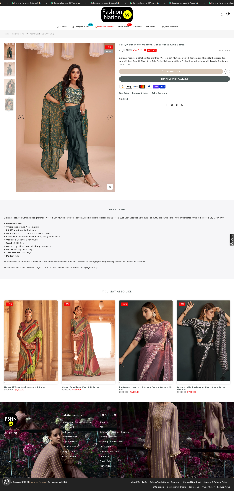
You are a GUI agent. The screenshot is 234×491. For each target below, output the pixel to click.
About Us (104, 422)
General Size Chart (108, 436)
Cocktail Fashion (69, 446)
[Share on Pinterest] (177, 105)
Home (6, 34)
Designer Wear (83, 26)
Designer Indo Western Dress (22, 227)
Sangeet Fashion (69, 441)
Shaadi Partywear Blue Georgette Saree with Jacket (101, 388)
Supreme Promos (37, 482)
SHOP (62, 26)
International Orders (109, 451)
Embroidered (21, 230)
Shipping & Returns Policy (111, 441)
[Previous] (21, 117)
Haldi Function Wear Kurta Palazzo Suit (155, 387)
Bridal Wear (124, 26)
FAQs (102, 427)
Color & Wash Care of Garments (115, 432)
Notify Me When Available (174, 79)
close (231, 3)
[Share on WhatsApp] (182, 105)
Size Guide (124, 93)
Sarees (137, 26)
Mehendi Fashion (69, 436)
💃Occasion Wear (103, 26)
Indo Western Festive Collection (77, 422)
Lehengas (150, 26)
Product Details (117, 209)
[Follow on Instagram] (10, 432)
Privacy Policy (106, 461)
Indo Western (171, 26)
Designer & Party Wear (22, 239)
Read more (125, 64)
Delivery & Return (140, 93)
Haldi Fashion (68, 432)
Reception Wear (69, 451)
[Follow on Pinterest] (15, 432)
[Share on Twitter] (172, 105)
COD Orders (105, 446)
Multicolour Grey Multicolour (33, 236)
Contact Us (105, 456)
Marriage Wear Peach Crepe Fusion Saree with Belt (44, 388)
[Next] (110, 117)
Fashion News (106, 466)
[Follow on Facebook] (5, 432)
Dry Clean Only (19, 249)
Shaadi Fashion (69, 456)
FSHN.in (64, 482)
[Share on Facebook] (167, 105)
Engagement (68, 427)
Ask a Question (159, 93)
